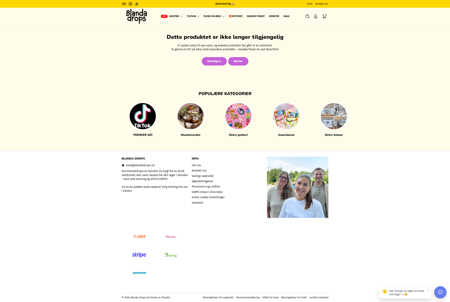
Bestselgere (214, 61)
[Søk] (307, 16)
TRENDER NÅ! (142, 135)
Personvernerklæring (247, 297)
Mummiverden (190, 135)
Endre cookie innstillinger (208, 197)
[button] (307, 16)
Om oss (196, 165)
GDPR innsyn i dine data (207, 192)
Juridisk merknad (319, 297)
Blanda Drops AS (140, 297)
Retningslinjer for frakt (294, 297)
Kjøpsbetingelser (202, 181)
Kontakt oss (321, 3)
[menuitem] (225, 165)
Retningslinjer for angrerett (218, 297)
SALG (309, 3)
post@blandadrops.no (140, 165)
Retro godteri (238, 135)
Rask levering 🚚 (225, 3)
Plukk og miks (212, 16)
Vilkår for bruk (270, 297)
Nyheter (238, 61)
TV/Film (191, 16)
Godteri (174, 16)
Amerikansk (286, 135)
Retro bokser (334, 135)
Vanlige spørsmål (203, 176)
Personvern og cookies (206, 186)
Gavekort (197, 202)
